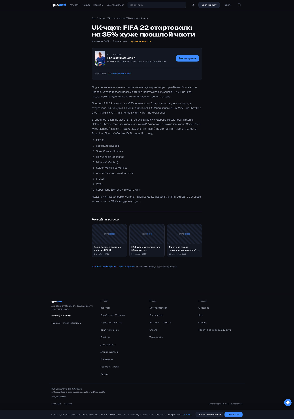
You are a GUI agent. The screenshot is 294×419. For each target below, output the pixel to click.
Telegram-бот (156, 337)
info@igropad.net (58, 396)
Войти (228, 4)
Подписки (98, 4)
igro (58, 5)
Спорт (109, 73)
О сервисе (203, 307)
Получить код (156, 315)
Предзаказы (106, 359)
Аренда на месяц (109, 351)
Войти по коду (209, 4)
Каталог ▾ (75, 4)
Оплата (153, 329)
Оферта (202, 322)
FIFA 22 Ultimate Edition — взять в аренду (113, 266)
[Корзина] (239, 5)
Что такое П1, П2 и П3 (160, 322)
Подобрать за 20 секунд (112, 315)
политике (186, 414)
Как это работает (115, 4)
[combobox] (157, 5)
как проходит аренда (122, 73)
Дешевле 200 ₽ (108, 344)
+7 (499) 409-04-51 (61, 315)
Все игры (105, 307)
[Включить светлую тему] (193, 5)
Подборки (105, 337)
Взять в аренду (187, 58)
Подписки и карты (109, 366)
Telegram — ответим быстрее (66, 322)
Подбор (86, 4)
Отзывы (104, 374)
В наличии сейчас (109, 329)
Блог (94, 18)
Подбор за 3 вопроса (111, 322)
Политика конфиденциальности (214, 329)
